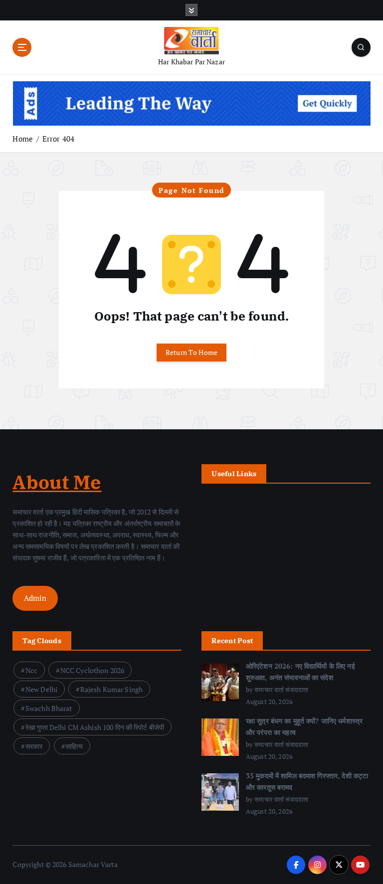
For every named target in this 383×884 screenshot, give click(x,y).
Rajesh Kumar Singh (111, 689)
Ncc (31, 670)
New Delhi (41, 689)
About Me (56, 482)
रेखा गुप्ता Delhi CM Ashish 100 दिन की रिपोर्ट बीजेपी (94, 727)
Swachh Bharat (48, 708)
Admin (35, 598)
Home (22, 139)
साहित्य (74, 746)
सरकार (34, 746)
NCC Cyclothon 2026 (92, 670)
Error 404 (58, 139)
